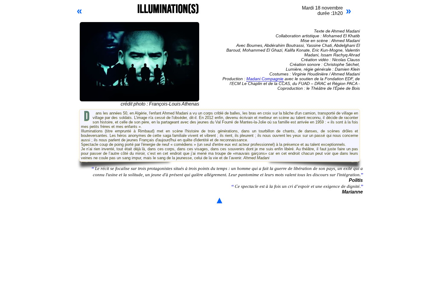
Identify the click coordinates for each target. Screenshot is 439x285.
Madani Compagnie (264, 78)
